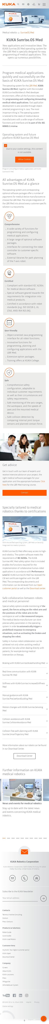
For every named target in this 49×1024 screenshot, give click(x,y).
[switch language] (28, 4)
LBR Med (33, 86)
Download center (37, 589)
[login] (34, 4)
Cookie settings (8, 1006)
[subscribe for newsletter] (43, 898)
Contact (24, 493)
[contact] (23, 4)
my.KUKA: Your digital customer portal (16, 950)
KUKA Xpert (7, 953)
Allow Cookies (24, 159)
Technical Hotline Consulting (12, 915)
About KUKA (7, 971)
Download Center (9, 957)
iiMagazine (6, 982)
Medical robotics (10, 33)
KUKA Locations (8, 975)
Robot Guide (7, 932)
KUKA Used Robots (9, 939)
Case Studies (7, 936)
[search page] (18, 4)
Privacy (36, 1002)
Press (4, 978)
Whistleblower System (10, 985)
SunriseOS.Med (27, 33)
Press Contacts (8, 922)
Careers (5, 968)
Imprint (28, 1002)
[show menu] (44, 4)
